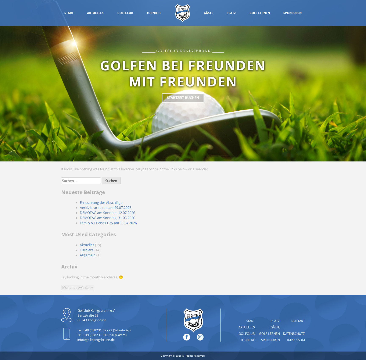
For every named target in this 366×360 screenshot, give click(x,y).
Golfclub (125, 13)
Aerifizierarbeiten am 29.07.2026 (105, 207)
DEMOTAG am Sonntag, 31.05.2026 (107, 217)
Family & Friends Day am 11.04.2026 (108, 223)
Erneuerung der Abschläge (101, 202)
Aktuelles (95, 13)
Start (68, 13)
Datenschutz (294, 333)
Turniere (154, 13)
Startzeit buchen (183, 97)
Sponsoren (292, 13)
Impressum (296, 340)
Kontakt (298, 321)
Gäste (208, 13)
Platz (231, 13)
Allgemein (88, 255)
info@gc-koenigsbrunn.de (96, 340)
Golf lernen (260, 13)
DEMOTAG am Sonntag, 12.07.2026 (107, 212)
